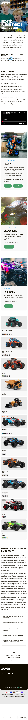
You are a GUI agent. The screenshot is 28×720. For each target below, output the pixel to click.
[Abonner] (23, 713)
